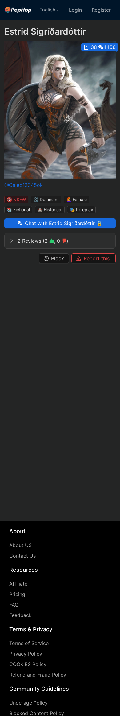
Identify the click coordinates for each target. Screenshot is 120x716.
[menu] (60, 10)
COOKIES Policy (27, 664)
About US (20, 545)
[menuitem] (18, 10)
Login (75, 10)
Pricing (17, 594)
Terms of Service (29, 643)
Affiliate (18, 584)
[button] (60, 240)
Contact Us (22, 556)
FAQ (13, 605)
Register (101, 10)
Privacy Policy (25, 654)
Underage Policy (28, 703)
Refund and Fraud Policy (37, 675)
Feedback (20, 615)
